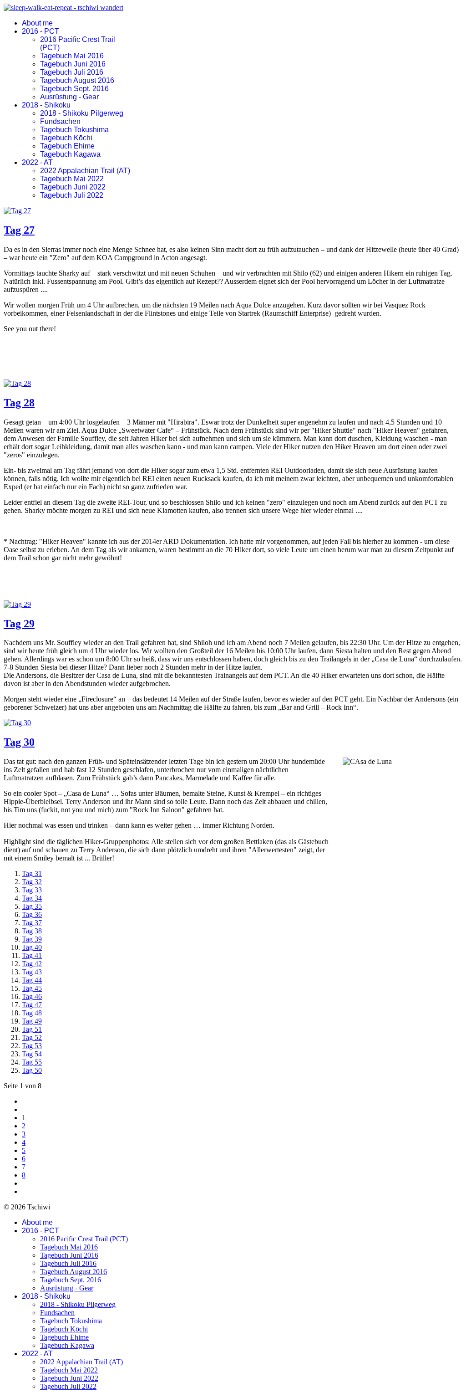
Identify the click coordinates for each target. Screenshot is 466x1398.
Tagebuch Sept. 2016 (74, 88)
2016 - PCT (40, 31)
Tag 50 (32, 1070)
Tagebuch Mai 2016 (72, 56)
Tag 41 (32, 955)
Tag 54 (32, 1054)
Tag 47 (32, 1005)
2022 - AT (37, 162)
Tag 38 (32, 931)
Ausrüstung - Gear (69, 97)
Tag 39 (32, 939)
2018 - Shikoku (46, 105)
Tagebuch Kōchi (66, 138)
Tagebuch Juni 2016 (73, 64)
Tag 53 (32, 1046)
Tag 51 (32, 1029)
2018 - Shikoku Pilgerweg (81, 113)
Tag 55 (32, 1062)
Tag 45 (32, 988)
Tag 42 (32, 964)
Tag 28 (19, 403)
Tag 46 (32, 996)
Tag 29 (19, 624)
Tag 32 (32, 882)
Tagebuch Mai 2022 (72, 179)
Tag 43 (32, 972)
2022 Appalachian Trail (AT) (85, 170)
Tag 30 (19, 742)
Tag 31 (32, 873)
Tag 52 (32, 1037)
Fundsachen (60, 121)
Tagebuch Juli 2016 (71, 72)
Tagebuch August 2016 (77, 80)
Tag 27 (19, 230)
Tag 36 (32, 914)
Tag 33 (32, 890)
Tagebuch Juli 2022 (71, 195)
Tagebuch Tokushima (74, 129)
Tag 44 (32, 980)
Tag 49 (32, 1021)
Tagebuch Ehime (67, 146)
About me (37, 23)
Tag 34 (32, 898)
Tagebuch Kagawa (70, 154)
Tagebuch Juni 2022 (73, 187)
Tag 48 (32, 1013)
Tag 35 (32, 906)
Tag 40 (32, 947)
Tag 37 (32, 923)
